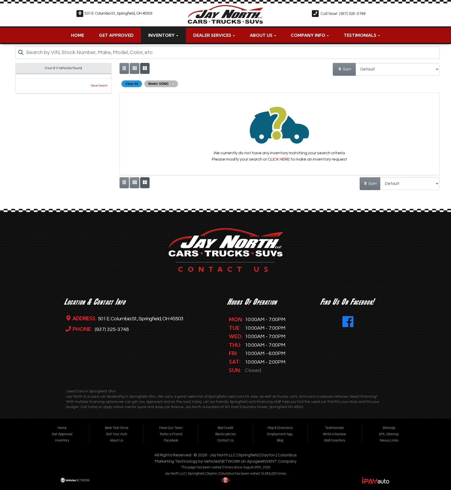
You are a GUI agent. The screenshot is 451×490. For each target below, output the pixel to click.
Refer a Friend (171, 434)
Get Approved (116, 35)
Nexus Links (389, 440)
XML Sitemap (389, 434)
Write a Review (334, 434)
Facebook (171, 440)
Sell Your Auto (116, 434)
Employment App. (280, 434)
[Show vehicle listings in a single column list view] (124, 68)
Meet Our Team (171, 428)
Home (77, 35)
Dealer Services (212, 35)
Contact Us (225, 440)
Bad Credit (225, 428)
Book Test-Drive (116, 428)
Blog (280, 440)
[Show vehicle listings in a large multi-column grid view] (134, 68)
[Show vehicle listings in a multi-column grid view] (145, 68)
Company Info (308, 35)
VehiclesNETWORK (222, 461)
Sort (346, 69)
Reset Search (99, 85)
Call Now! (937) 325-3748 (343, 14)
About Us (262, 35)
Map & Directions (280, 428)
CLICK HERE (279, 159)
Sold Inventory (334, 440)
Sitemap (389, 428)
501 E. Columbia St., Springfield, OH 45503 (118, 13)
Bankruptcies (225, 434)
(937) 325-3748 (111, 329)
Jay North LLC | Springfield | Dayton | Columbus (253, 455)
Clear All (131, 84)
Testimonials (360, 35)
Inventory (162, 35)
